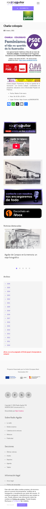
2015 (8, 326)
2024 (8, 291)
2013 (8, 334)
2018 (8, 314)
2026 (8, 284)
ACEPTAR (22, 505)
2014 (8, 330)
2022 (8, 299)
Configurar (16, 501)
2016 (8, 322)
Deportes (9, 459)
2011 (8, 341)
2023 (8, 295)
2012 (8, 337)
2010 (8, 345)
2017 (8, 318)
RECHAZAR (10, 505)
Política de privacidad (13, 485)
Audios (9, 456)
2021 (8, 303)
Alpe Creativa (19, 411)
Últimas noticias (12, 452)
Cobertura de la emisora (14, 430)
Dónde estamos (11, 427)
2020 (8, 307)
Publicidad (10, 438)
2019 (8, 310)
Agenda (9, 463)
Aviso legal (10, 481)
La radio (9, 423)
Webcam (9, 434)
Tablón (9, 467)
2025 (8, 287)
